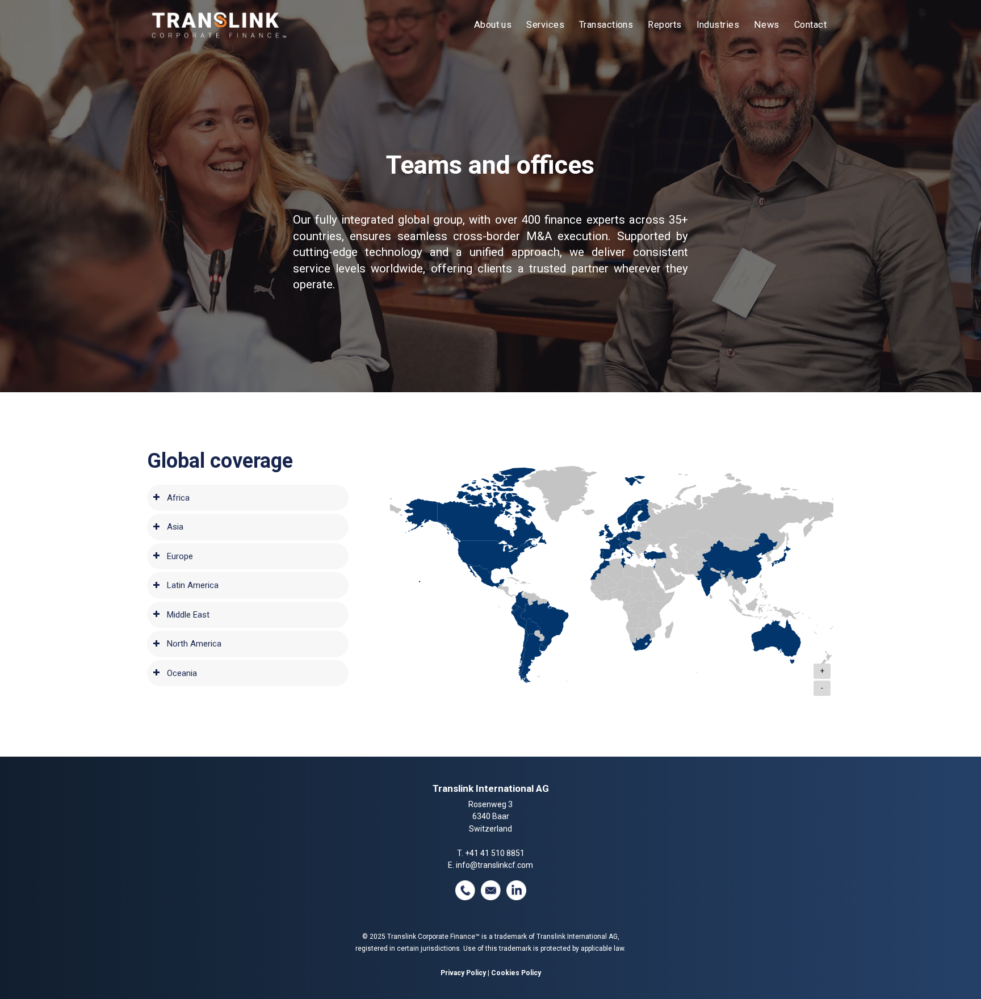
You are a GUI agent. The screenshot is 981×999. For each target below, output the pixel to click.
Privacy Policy (463, 973)
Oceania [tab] (182, 673)
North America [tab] (194, 644)
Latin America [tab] (193, 585)
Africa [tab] (178, 498)
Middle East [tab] (188, 615)
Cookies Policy (516, 973)
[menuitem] (493, 25)
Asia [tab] (175, 527)
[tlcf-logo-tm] (218, 25)
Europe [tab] (180, 556)
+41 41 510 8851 (495, 853)
